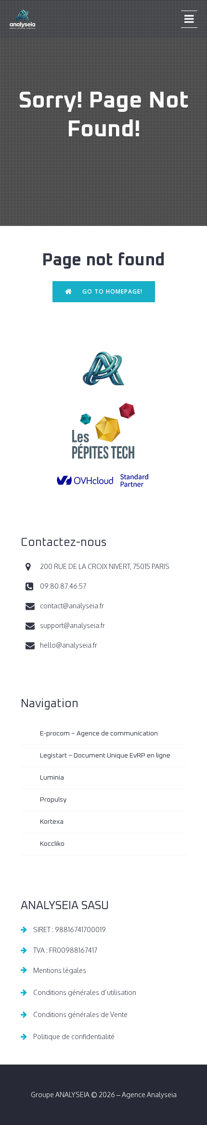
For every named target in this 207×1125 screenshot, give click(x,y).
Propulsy (53, 799)
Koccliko (52, 844)
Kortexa (52, 821)
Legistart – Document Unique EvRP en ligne (105, 755)
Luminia (52, 777)
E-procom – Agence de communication (99, 733)
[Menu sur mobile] (189, 19)
